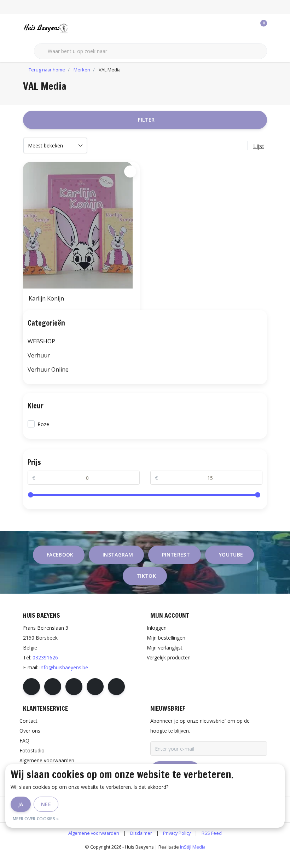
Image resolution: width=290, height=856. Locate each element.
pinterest (176, 554)
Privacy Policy (177, 833)
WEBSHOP (41, 341)
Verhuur (39, 355)
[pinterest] (73, 686)
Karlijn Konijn (46, 298)
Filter (146, 119)
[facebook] (31, 686)
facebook (60, 554)
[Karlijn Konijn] (81, 225)
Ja (20, 804)
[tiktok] (116, 686)
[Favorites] (247, 28)
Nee (46, 804)
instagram (118, 554)
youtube (231, 554)
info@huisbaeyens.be (64, 667)
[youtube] (95, 686)
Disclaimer (141, 833)
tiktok (146, 575)
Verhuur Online (48, 369)
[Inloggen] (233, 28)
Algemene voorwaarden (93, 833)
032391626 (45, 657)
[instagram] (52, 686)
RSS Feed (212, 833)
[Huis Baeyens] (66, 28)
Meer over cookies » (36, 819)
